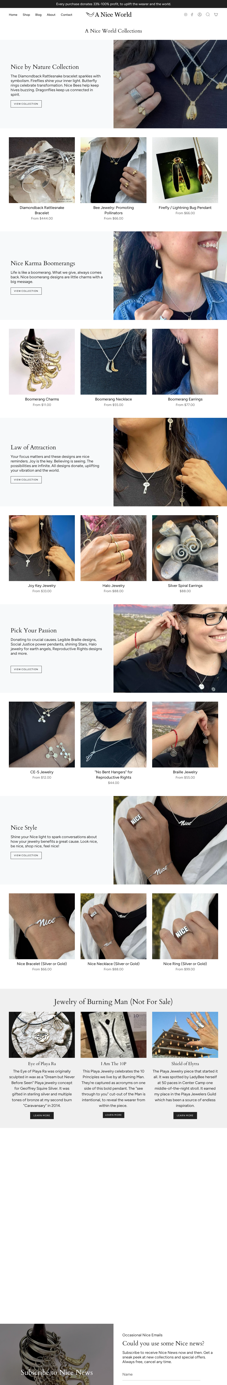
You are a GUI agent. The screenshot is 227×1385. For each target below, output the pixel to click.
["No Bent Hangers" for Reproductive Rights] (113, 734)
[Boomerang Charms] (42, 362)
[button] (26, 14)
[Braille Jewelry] (185, 734)
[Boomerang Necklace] (113, 362)
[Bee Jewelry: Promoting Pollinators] (113, 170)
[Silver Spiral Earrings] (185, 548)
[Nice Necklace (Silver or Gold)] (113, 926)
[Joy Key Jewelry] (42, 548)
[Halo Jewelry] (113, 548)
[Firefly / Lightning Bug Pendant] (185, 170)
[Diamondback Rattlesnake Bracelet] (42, 170)
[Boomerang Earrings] (185, 362)
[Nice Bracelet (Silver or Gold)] (42, 926)
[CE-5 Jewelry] (42, 734)
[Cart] (216, 14)
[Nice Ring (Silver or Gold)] (185, 926)
